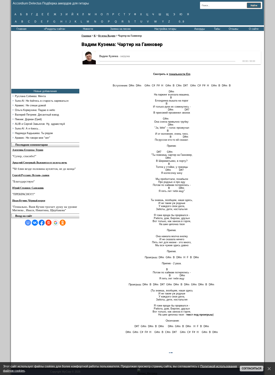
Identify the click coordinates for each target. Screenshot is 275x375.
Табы (217, 28)
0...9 (181, 21)
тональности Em (179, 74)
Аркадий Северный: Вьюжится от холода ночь (39, 162)
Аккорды (199, 28)
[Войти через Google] (55, 222)
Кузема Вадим (106, 35)
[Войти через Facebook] (42, 223)
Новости (88, 28)
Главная (21, 28)
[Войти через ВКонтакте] (35, 223)
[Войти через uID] (28, 223)
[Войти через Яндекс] (48, 223)
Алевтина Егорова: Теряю (27, 149)
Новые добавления (45, 91)
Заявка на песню (120, 28)
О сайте (253, 28)
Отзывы (233, 28)
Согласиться (251, 368)
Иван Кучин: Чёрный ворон (28, 200)
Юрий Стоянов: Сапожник (28, 187)
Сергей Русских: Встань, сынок (30, 175)
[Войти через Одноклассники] (63, 223)
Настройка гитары (165, 28)
